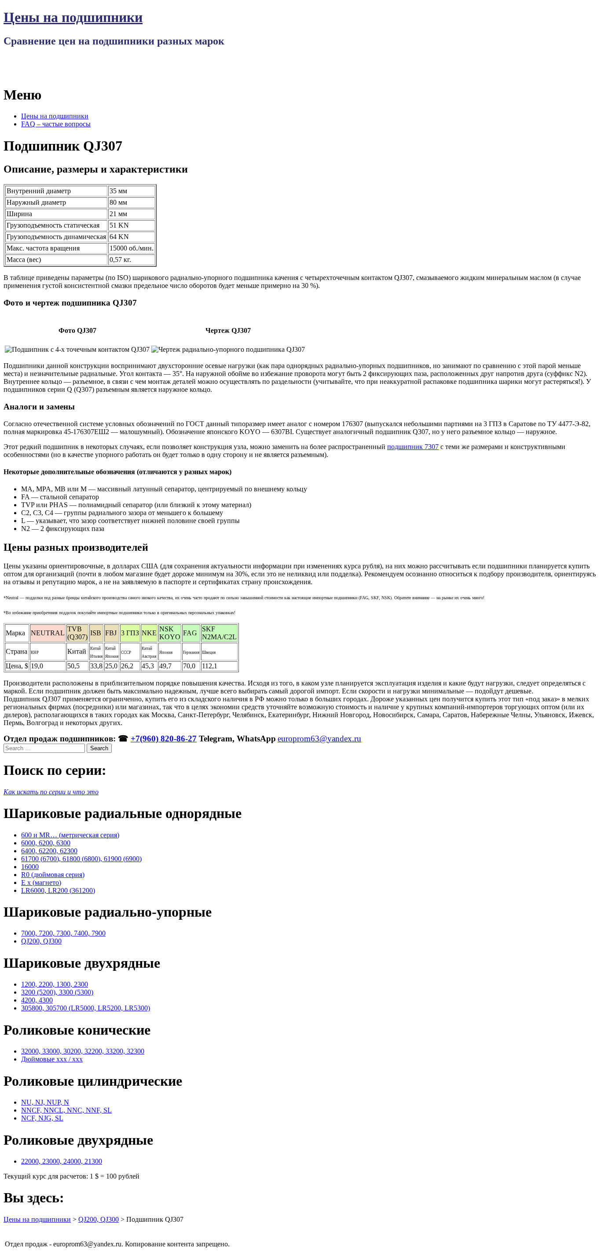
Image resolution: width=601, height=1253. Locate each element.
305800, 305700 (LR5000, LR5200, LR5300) (85, 1008)
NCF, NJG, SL (42, 1118)
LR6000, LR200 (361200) (58, 890)
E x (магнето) (41, 882)
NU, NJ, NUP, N (45, 1102)
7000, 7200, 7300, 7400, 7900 (63, 933)
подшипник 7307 (413, 446)
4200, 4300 (37, 1000)
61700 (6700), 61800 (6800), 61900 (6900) (81, 858)
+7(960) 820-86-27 (164, 738)
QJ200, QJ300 (41, 941)
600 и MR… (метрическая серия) (70, 835)
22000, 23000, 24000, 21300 (61, 1161)
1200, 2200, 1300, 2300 (54, 984)
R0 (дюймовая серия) (52, 874)
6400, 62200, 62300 (49, 851)
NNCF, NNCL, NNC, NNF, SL (66, 1110)
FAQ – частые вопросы (56, 124)
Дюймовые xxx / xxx (52, 1059)
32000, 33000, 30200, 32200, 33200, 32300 (82, 1051)
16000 (30, 866)
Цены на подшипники (73, 17)
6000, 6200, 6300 (45, 843)
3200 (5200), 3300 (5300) (57, 992)
